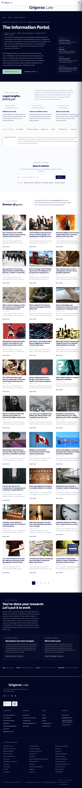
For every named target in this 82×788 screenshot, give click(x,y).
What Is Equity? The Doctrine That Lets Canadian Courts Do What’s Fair (40, 307)
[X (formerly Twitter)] (8, 695)
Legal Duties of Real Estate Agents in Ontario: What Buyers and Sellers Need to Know (67, 560)
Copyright (69, 780)
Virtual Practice (46, 726)
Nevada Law (73, 129)
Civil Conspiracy (7, 767)
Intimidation (32, 764)
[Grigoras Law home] (7, 2)
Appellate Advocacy (8, 731)
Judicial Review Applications (36, 767)
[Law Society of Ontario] (7, 703)
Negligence (32, 769)
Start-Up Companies (60, 767)
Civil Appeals (6, 764)
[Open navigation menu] (79, 2)
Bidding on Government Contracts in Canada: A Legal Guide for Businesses (39, 452)
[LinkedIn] (11, 695)
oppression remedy (29, 182)
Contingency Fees (46, 723)
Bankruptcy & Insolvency (9, 749)
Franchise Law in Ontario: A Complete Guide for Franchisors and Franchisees (14, 524)
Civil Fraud (6, 729)
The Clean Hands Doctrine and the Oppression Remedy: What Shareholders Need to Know (13, 560)
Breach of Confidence (8, 751)
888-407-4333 (10, 667)
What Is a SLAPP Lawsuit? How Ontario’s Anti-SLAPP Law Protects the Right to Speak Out (14, 415)
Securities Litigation (60, 756)
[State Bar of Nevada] (14, 703)
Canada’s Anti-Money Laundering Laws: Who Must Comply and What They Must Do (41, 560)
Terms (64, 780)
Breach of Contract (8, 754)
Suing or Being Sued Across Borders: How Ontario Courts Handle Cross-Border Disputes (40, 379)
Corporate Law (26, 721)
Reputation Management (9, 726)
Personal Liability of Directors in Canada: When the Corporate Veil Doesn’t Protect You (67, 234)
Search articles (12, 71)
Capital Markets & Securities (10, 761)
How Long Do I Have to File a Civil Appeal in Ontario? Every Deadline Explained (66, 271)
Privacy (60, 780)
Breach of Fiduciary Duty (9, 756)
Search (59, 177)
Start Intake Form (66, 725)
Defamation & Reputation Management (38, 759)
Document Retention (63, 784)
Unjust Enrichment (59, 769)
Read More (6, 246)
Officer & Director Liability (61, 746)
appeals (63, 182)
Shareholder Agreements (29, 723)
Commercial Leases (34, 746)
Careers (44, 721)
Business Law (44, 129)
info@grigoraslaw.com (27, 667)
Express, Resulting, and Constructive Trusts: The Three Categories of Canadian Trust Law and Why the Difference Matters (67, 308)
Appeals (53, 129)
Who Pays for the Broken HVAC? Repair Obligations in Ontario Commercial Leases (40, 343)
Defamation (6, 723)
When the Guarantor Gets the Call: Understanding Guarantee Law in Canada (40, 524)
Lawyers (44, 718)
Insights (10, 17)
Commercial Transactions (29, 718)
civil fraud (57, 182)
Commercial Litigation (32, 129)
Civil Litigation (20, 129)
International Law (62, 129)
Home (4, 17)
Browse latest (31, 71)
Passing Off (58, 749)
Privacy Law (58, 751)
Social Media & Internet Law (62, 764)
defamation (38, 182)
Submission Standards (63, 782)
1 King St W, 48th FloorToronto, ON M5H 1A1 (67, 721)
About (43, 715)
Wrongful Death (59, 772)
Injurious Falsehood (34, 761)
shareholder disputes (47, 182)
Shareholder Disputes (8, 721)
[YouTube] (15, 695)
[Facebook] (4, 695)
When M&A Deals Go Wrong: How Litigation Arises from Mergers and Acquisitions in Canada (67, 343)
